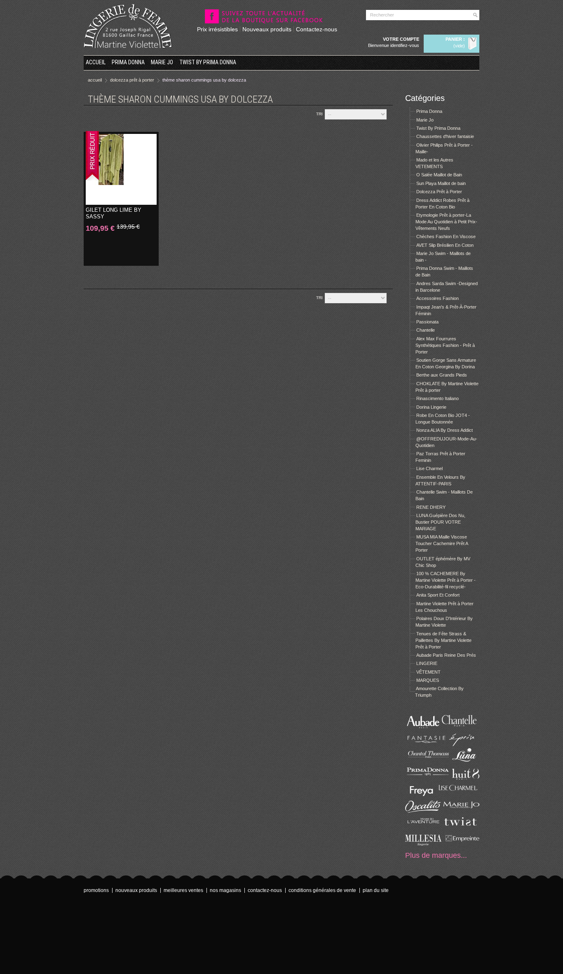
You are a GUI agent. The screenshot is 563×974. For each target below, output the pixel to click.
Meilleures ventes (183, 890)
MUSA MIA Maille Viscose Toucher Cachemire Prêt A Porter (441, 543)
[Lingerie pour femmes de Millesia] (423, 844)
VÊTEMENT (428, 672)
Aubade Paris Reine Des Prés (446, 655)
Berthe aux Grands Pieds (441, 374)
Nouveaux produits (266, 29)
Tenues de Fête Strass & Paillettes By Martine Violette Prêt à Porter (443, 640)
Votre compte (401, 39)
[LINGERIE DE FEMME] (128, 26)
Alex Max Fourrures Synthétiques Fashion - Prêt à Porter (445, 345)
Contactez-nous (316, 29)
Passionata (427, 321)
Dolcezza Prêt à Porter (439, 191)
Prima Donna (128, 62)
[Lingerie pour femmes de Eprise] (460, 744)
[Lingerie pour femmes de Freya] (423, 794)
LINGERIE (426, 663)
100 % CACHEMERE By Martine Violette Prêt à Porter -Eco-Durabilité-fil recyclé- (445, 580)
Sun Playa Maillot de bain (441, 183)
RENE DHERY (431, 507)
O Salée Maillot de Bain (439, 174)
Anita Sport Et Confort (438, 594)
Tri (319, 114)
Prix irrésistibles (217, 29)
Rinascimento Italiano (437, 398)
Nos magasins (225, 890)
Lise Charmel (429, 468)
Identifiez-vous (404, 45)
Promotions (96, 890)
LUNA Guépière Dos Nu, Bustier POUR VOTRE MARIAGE (440, 522)
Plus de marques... (436, 855)
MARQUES (427, 680)
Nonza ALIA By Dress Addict (444, 430)
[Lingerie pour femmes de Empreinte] (460, 844)
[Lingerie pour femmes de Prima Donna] (423, 777)
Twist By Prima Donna (207, 62)
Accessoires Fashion (437, 298)
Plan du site (376, 890)
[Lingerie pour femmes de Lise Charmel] (460, 794)
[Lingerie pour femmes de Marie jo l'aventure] (423, 827)
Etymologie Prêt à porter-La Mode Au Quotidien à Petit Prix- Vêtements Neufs (446, 222)
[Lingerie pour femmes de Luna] (460, 761)
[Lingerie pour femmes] (460, 728)
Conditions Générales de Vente (322, 890)
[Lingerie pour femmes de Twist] (460, 827)
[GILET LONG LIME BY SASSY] (121, 169)
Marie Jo (162, 62)
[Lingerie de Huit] (460, 777)
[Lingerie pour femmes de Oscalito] (423, 811)
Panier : (455, 39)
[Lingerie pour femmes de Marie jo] (460, 811)
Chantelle (425, 330)
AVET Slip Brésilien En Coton (445, 245)
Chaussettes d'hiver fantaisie (445, 136)
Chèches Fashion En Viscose (446, 236)
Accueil (96, 62)
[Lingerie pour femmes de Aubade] (423, 728)
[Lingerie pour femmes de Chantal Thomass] (423, 761)
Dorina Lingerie (431, 407)
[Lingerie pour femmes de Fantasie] (423, 744)
